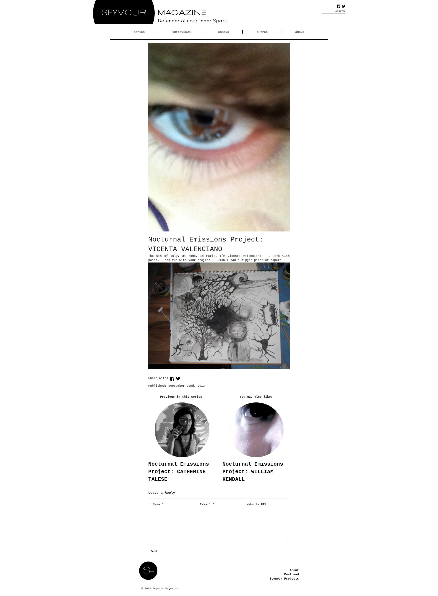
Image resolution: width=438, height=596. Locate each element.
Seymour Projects (284, 578)
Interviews (181, 32)
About (294, 570)
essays (223, 32)
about (299, 32)
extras (262, 32)
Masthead (291, 574)
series (139, 32)
